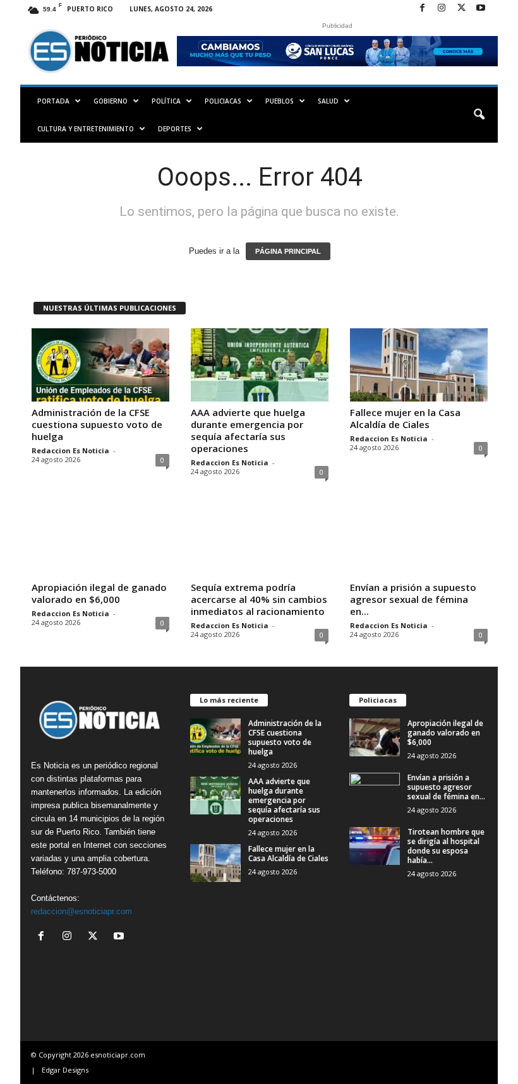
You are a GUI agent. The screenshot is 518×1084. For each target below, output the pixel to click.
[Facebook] (422, 8)
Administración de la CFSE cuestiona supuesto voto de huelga (97, 424)
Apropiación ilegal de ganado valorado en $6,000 (99, 593)
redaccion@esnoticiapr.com (81, 911)
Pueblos (279, 101)
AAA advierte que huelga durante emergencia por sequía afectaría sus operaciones (248, 430)
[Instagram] (441, 8)
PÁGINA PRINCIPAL (288, 251)
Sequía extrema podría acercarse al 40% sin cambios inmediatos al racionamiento (259, 599)
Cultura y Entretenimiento (85, 128)
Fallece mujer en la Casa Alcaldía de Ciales (405, 418)
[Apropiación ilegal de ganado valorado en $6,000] (100, 539)
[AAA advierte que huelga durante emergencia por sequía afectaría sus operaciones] (259, 365)
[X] (461, 8)
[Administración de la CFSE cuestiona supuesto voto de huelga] (100, 365)
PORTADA (53, 101)
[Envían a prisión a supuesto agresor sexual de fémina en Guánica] (419, 539)
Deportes (174, 128)
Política (166, 101)
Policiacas (223, 101)
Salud (328, 101)
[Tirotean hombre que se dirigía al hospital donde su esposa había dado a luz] (374, 846)
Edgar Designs (65, 1070)
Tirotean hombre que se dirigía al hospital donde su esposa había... (446, 846)
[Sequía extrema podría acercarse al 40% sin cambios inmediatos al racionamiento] (259, 539)
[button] (479, 115)
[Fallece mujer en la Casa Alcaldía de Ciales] (419, 365)
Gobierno (110, 101)
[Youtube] (480, 8)
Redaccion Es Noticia (70, 450)
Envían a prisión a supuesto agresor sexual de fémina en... (413, 599)
